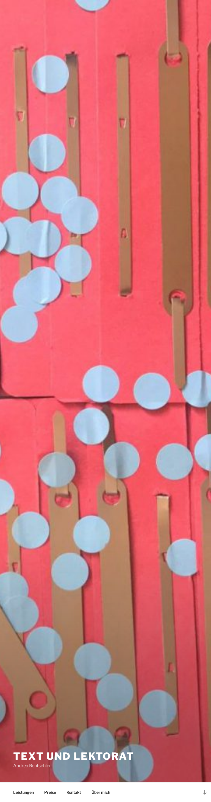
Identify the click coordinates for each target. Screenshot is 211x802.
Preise (50, 792)
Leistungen (23, 792)
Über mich (100, 792)
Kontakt (73, 792)
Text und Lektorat (73, 756)
